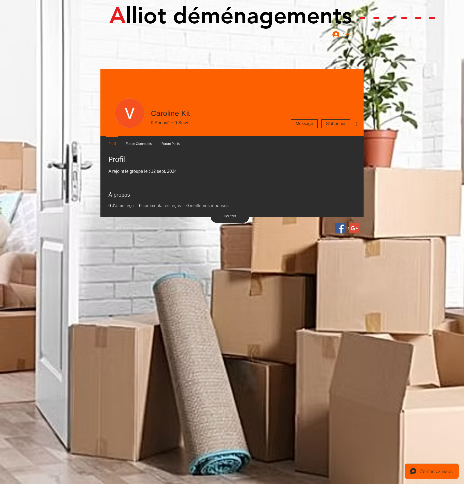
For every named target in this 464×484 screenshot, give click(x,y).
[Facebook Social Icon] (340, 228)
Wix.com (168, 228)
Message (304, 123)
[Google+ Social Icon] (354, 228)
